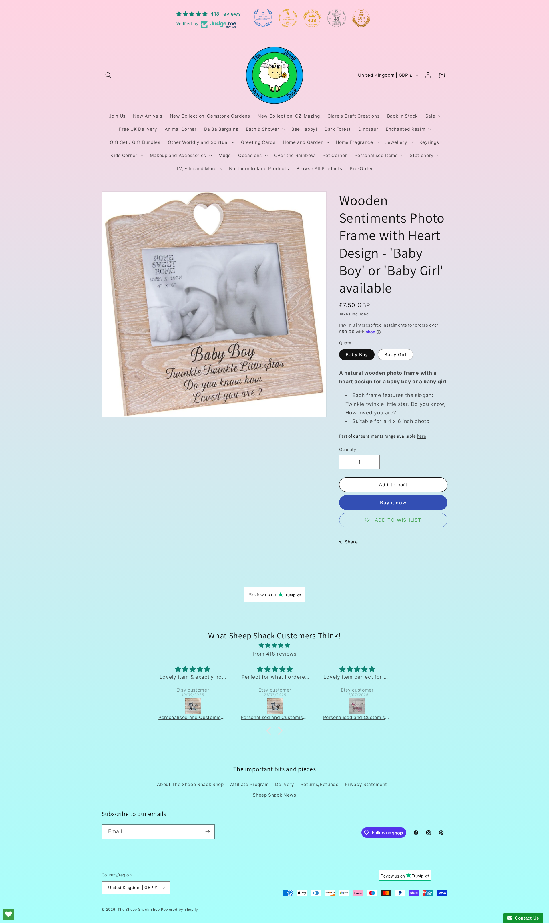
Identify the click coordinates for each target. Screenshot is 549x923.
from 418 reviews (274, 654)
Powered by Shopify (179, 909)
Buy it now (393, 502)
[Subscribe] (207, 831)
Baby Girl (395, 354)
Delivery (284, 784)
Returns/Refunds (320, 784)
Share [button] (351, 542)
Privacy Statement (366, 784)
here (421, 435)
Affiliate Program (249, 784)
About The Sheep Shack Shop (190, 784)
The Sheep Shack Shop (139, 909)
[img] (274, 645)
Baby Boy (357, 354)
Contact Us (525, 918)
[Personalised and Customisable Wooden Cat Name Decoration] (195, 706)
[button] (108, 75)
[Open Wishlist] (8, 914)
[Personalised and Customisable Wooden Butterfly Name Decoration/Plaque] (277, 706)
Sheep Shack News (274, 795)
